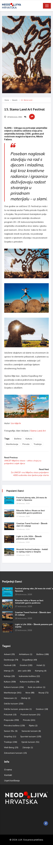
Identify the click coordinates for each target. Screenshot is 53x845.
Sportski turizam (30, 736)
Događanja (29, 659)
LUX (20, 839)
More (30, 692)
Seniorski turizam (31, 731)
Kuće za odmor (36, 687)
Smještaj (10, 736)
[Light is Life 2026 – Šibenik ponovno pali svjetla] (9, 539)
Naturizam (10, 698)
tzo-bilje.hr (16, 423)
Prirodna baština (14, 725)
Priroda (25, 444)
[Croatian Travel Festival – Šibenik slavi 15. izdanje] (9, 526)
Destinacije (11, 659)
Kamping (40, 670)
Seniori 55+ (10, 731)
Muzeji (43, 692)
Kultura (29, 438)
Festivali (10, 665)
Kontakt (8, 775)
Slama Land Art (38, 430)
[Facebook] (46, 823)
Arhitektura (25, 654)
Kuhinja (9, 676)
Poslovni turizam (30, 714)
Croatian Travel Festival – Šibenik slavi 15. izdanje (31, 524)
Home (7, 100)
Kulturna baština (29, 681)
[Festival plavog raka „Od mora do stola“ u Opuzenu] (9, 500)
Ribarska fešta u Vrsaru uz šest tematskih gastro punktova (30, 511)
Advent (9, 654)
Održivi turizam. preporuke (18, 709)
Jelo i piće (24, 670)
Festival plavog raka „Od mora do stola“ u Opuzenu (31, 498)
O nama (8, 769)
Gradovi (26, 665)
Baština (17, 438)
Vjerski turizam (30, 742)
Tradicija (38, 444)
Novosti (14, 100)
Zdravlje (27, 747)
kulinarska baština (29, 676)
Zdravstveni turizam (15, 753)
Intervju (9, 670)
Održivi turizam (13, 703)
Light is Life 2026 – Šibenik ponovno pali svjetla (29, 537)
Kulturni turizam (14, 687)
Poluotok (10, 714)
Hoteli (41, 665)
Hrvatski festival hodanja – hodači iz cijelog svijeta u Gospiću (32, 550)
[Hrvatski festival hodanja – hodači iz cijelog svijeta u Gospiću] (9, 552)
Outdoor (42, 709)
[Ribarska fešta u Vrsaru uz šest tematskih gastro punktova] (9, 513)
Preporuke (11, 720)
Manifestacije (12, 444)
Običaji (25, 698)
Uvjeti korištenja (12, 780)
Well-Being (11, 747)
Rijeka (33, 725)
